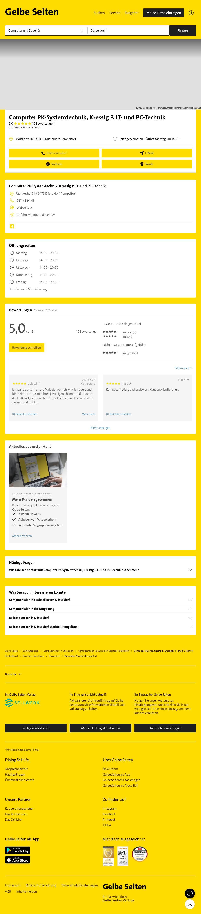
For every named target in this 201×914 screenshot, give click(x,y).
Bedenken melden (26, 414)
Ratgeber (132, 12)
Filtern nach (182, 368)
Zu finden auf (114, 799)
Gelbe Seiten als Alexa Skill (120, 785)
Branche (10, 674)
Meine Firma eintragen (163, 12)
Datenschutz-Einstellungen (79, 885)
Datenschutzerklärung (41, 885)
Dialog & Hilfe (17, 759)
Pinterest (109, 820)
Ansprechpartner (16, 769)
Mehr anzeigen (100, 428)
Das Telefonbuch (16, 814)
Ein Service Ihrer (118, 898)
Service (115, 12)
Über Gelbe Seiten (118, 759)
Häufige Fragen (15, 775)
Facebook (109, 814)
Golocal (32, 383)
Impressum (12, 885)
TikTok (107, 825)
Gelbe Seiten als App (116, 775)
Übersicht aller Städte (19, 780)
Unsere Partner (18, 799)
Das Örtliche (13, 820)
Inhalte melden (26, 892)
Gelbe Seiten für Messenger (121, 780)
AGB (8, 892)
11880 (125, 383)
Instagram (110, 809)
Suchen (99, 12)
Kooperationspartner (19, 809)
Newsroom (110, 769)
